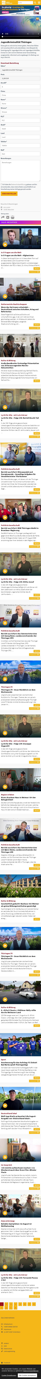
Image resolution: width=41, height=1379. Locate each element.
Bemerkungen (6, 158)
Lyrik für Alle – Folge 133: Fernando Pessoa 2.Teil (19, 1279)
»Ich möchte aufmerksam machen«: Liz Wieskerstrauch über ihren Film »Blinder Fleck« (18, 1170)
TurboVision (16, 1332)
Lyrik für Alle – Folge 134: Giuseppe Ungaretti (16, 745)
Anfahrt (6, 1343)
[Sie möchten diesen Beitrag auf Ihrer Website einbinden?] (8, 217)
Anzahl (4, 83)
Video (3, 66)
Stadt (3, 125)
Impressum (7, 1329)
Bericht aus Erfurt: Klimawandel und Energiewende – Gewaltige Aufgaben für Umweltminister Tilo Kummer (18, 474)
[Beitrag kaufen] (12, 217)
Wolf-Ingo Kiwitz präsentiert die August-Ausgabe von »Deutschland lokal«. (18, 1117)
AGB (5, 1346)
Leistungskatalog (9, 1351)
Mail (2, 150)
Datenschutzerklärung (18, 184)
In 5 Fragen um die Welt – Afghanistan (17, 255)
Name (3, 99)
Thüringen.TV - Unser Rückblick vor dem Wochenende (18, 691)
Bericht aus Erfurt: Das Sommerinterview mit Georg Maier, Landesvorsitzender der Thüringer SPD (19, 635)
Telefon (4, 141)
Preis (2, 74)
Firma (3, 91)
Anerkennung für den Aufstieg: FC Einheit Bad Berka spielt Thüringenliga (19, 1063)
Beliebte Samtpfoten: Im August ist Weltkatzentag (16, 1225)
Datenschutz (8, 1349)
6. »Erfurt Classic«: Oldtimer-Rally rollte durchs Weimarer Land (18, 1011)
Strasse (4, 108)
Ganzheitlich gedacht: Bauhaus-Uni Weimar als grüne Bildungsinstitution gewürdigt (20, 905)
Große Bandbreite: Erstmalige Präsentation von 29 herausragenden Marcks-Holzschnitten (20, 365)
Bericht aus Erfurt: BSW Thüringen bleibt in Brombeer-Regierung (19, 529)
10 (6, 1308)
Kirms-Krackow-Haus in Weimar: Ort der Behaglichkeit (18, 798)
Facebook (7, 1363)
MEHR (37, 268)
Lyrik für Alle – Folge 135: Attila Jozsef (17, 582)
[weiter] (11, 1308)
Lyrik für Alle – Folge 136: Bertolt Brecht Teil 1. (20, 419)
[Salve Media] (20, 10)
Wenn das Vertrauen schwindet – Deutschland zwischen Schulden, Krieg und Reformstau (19, 309)
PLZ (2, 116)
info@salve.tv (8, 1324)
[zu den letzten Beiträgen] (15, 1308)
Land (2, 133)
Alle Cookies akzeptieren (27, 1375)
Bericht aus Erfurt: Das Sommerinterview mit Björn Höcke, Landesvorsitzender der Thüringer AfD (19, 849)
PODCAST (33, 272)
